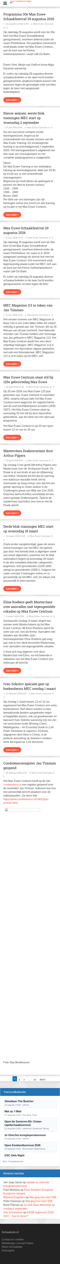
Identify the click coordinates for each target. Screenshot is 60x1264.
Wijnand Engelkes (14, 1197)
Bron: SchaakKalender (13, 1161)
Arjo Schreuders (12, 1212)
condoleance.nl (12, 784)
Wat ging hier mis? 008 (42, 1197)
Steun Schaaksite (12, 1246)
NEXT (43, 1080)
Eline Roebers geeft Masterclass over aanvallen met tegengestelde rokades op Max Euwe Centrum (29, 606)
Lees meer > (12, 99)
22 (35, 1080)
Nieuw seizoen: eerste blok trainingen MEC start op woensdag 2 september (23, 118)
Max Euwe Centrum (43, 23)
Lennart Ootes (24, 1243)
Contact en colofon (13, 1239)
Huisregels (8, 1250)
